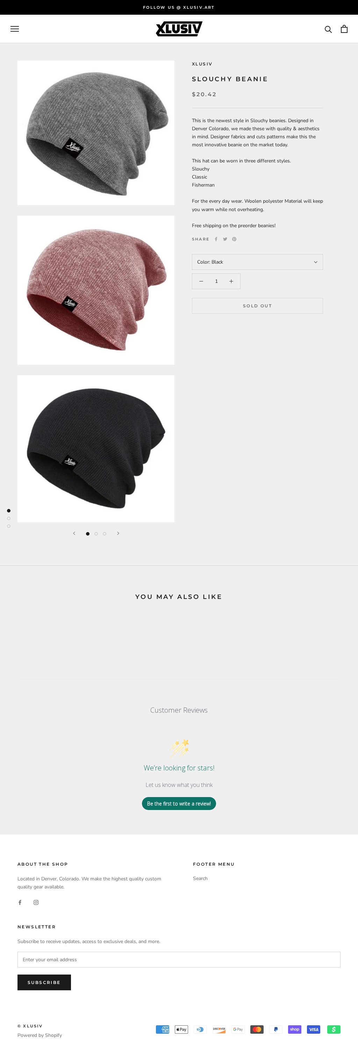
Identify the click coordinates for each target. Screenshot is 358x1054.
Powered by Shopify (39, 1035)
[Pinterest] (234, 239)
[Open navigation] (14, 29)
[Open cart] (344, 29)
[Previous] (74, 533)
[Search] (328, 29)
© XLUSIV (30, 1026)
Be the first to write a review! (179, 803)
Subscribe (44, 982)
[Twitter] (225, 239)
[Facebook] (216, 239)
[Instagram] (36, 902)
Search (200, 878)
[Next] (118, 533)
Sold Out (257, 305)
